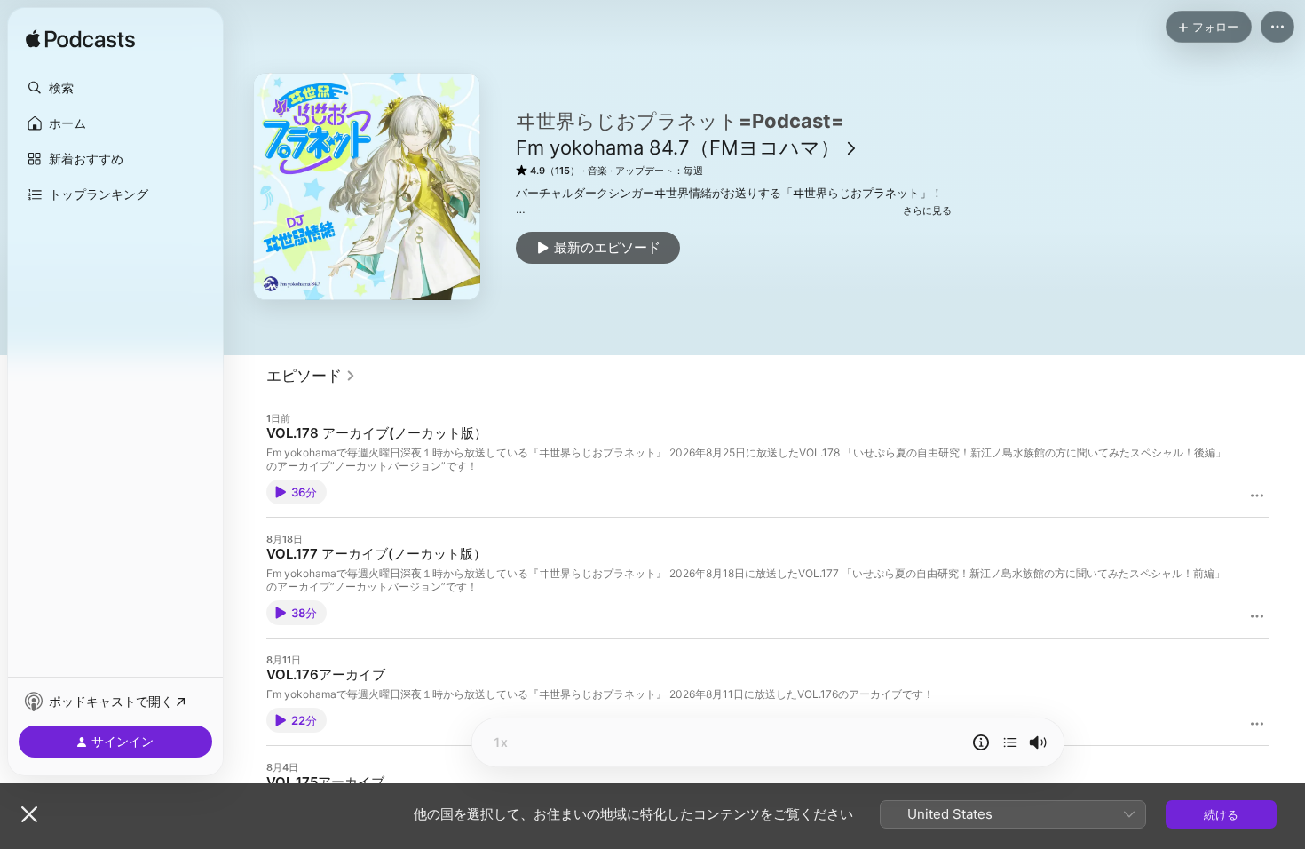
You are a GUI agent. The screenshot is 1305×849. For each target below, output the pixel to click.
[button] (115, 88)
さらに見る (927, 210)
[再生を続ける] (1010, 742)
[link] (311, 375)
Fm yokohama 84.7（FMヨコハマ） (678, 147)
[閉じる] (29, 814)
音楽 (597, 170)
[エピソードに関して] (981, 742)
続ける (1221, 814)
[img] (80, 40)
